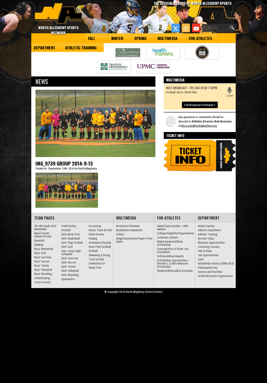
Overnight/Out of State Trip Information (172, 250)
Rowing (93, 238)
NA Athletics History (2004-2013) (216, 263)
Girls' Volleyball (70, 271)
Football (66, 230)
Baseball (39, 240)
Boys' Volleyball (43, 270)
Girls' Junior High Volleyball (71, 252)
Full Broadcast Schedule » (199, 105)
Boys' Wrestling (43, 274)
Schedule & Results (100, 243)
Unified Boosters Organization (215, 276)
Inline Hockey (96, 234)
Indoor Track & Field (100, 230)
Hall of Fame (205, 251)
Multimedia (167, 38)
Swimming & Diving (99, 255)
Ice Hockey (95, 226)
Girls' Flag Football (72, 243)
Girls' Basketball (70, 238)
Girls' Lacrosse (69, 258)
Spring (140, 38)
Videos (120, 234)
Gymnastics (68, 279)
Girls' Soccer (68, 262)
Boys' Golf (40, 253)
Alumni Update (206, 226)
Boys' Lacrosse (43, 257)
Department (44, 47)
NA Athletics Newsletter (129, 230)
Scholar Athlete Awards (170, 256)
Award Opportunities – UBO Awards (172, 227)
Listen (229, 95)
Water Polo (95, 267)
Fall (91, 38)
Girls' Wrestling (70, 275)
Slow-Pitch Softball (100, 247)
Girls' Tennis (68, 266)
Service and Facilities (210, 272)
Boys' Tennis (41, 265)
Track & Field (96, 259)
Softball (93, 251)
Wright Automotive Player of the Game (134, 240)
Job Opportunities (208, 255)
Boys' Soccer (41, 261)
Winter (117, 38)
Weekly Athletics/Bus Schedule (175, 271)
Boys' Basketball (43, 249)
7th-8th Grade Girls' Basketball (45, 227)
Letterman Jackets (167, 237)
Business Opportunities (211, 243)
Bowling (38, 245)
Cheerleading (42, 278)
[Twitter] (175, 28)
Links (201, 259)
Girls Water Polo (70, 234)
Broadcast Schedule (128, 226)
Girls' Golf (67, 247)
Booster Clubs (206, 238)
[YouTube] (196, 28)
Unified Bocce (97, 263)
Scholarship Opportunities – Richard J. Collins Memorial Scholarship (173, 263)
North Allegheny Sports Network (58, 13)
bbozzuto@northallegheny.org (199, 126)
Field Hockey (68, 226)
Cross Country (42, 282)
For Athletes (200, 38)
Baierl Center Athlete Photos (42, 234)
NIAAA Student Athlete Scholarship (170, 243)
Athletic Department (209, 230)
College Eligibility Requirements (175, 233)
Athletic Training (81, 47)
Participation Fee (208, 267)
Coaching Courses (209, 247)
